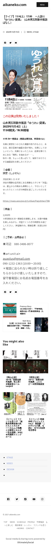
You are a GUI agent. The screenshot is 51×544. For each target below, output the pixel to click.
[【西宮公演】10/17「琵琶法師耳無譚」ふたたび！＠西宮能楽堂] (37, 361)
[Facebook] (5, 42)
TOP (5, 522)
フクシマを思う (39, 525)
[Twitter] (11, 42)
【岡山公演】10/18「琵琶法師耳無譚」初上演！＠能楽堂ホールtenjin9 (14, 381)
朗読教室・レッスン (23, 525)
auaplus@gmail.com (16, 258)
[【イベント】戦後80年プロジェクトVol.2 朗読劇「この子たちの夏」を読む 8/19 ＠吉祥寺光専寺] (37, 403)
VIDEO (10, 463)
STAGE (36, 32)
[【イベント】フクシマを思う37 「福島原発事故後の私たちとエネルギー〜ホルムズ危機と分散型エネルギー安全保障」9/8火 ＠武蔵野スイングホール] (14, 403)
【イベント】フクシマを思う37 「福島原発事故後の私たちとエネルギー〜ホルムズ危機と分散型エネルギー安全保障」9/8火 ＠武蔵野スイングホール (14, 428)
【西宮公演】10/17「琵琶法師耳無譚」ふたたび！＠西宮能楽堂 (36, 380)
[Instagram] (42, 499)
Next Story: (19, 324)
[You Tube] (34, 499)
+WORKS (20, 528)
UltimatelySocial (25, 542)
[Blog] (25, 499)
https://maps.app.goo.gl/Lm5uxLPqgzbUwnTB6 (26, 200)
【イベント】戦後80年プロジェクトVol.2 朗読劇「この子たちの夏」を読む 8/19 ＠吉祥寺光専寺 (36, 424)
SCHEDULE (21, 522)
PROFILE (31, 522)
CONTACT (30, 528)
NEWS (29, 32)
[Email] (16, 42)
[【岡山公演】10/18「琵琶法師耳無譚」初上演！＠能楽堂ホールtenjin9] (14, 361)
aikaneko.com (14, 4)
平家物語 (40, 522)
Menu (42, 4)
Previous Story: (32, 310)
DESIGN (10, 469)
